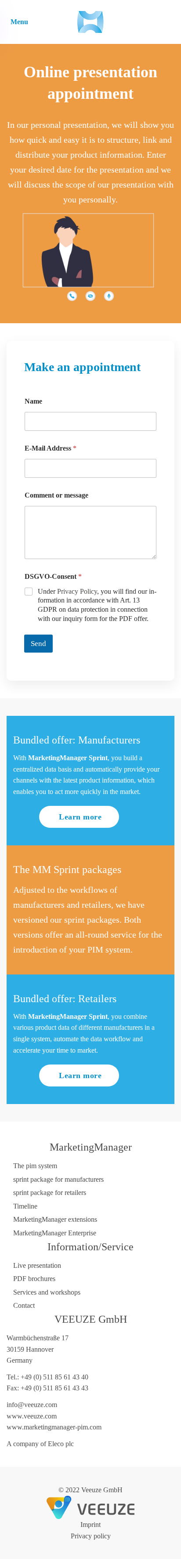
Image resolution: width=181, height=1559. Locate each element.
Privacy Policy (77, 591)
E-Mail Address (50, 448)
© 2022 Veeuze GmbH (90, 1490)
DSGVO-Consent (53, 576)
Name (33, 401)
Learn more (80, 816)
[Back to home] (90, 22)
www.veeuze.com (32, 1416)
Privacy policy (91, 1536)
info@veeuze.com (32, 1404)
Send (38, 643)
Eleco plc (61, 1443)
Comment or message (56, 495)
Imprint (90, 1524)
